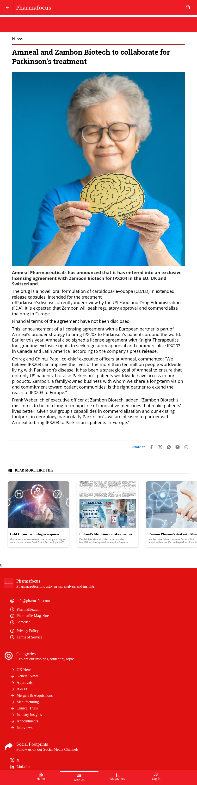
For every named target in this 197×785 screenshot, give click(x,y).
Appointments (27, 721)
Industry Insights (29, 715)
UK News (24, 670)
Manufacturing (28, 702)
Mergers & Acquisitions (35, 695)
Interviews (24, 728)
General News (27, 676)
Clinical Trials (27, 708)
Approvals (24, 682)
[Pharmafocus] (97, 7)
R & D (22, 689)
